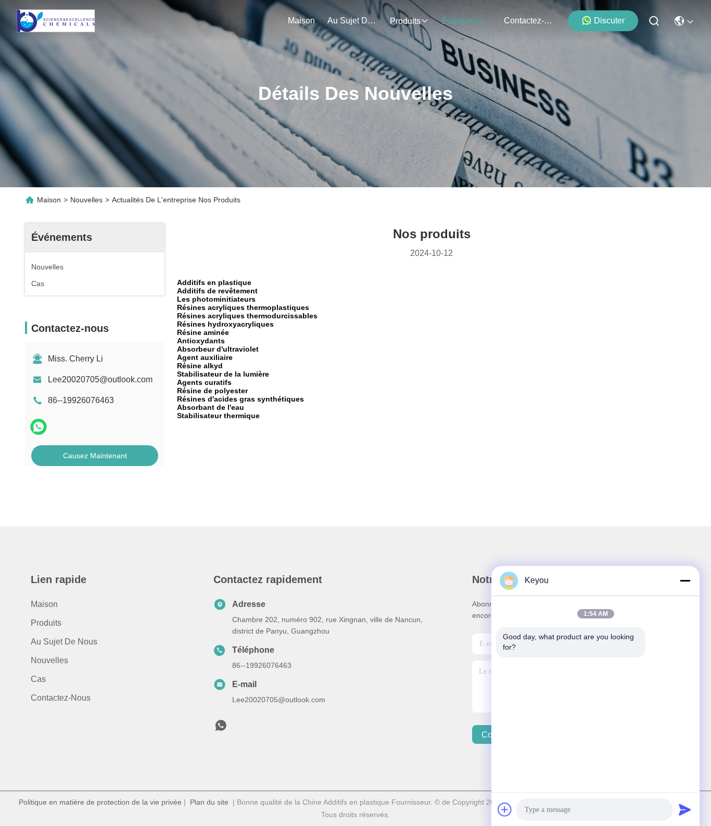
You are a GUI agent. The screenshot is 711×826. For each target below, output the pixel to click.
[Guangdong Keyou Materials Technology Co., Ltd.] (56, 21)
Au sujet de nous (64, 641)
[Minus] (685, 580)
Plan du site (209, 802)
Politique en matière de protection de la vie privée (100, 802)
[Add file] (505, 809)
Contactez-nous (61, 697)
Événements (464, 21)
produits (405, 21)
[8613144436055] (220, 728)
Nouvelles (86, 200)
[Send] (685, 809)
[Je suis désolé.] (38, 426)
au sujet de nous (352, 20)
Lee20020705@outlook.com (100, 379)
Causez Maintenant (95, 455)
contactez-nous (529, 20)
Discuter (609, 20)
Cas (38, 679)
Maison (301, 20)
